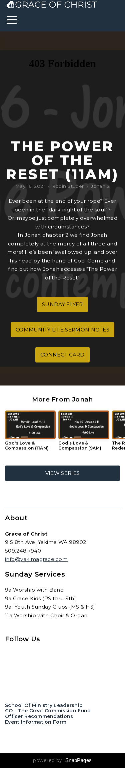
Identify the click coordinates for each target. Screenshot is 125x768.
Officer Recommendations (39, 716)
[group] (30, 433)
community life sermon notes (62, 329)
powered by (62, 760)
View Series (62, 473)
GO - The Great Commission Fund (48, 711)
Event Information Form (35, 722)
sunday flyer (62, 304)
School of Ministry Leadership (44, 705)
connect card (62, 354)
